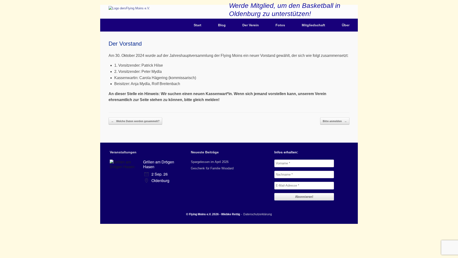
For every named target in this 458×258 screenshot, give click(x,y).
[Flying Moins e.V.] (129, 8)
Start (197, 25)
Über (345, 25)
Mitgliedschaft (313, 25)
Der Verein (250, 25)
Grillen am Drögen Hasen (158, 164)
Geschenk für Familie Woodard (212, 168)
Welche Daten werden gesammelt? (135, 121)
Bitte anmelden (335, 121)
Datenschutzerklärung (257, 214)
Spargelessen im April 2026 (210, 162)
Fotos (280, 25)
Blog (222, 25)
